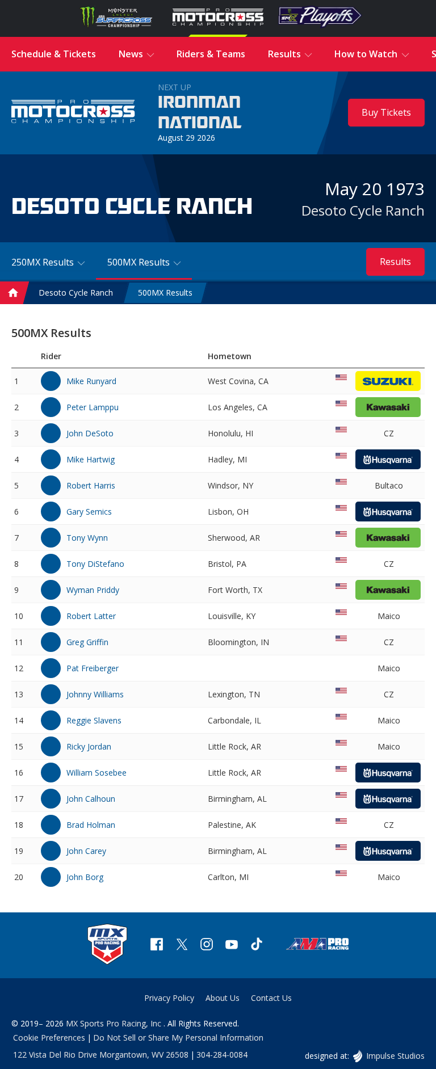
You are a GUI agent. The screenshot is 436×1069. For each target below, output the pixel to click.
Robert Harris (90, 485)
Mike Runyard (91, 381)
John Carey (86, 850)
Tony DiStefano (95, 563)
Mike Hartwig (90, 459)
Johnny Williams (95, 694)
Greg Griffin (87, 642)
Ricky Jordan (88, 746)
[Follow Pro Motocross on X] (181, 945)
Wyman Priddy (92, 589)
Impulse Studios (395, 1055)
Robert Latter (91, 616)
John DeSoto (90, 433)
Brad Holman (90, 824)
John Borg (84, 877)
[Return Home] (73, 113)
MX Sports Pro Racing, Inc (115, 1023)
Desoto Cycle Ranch (363, 210)
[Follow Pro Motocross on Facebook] (156, 945)
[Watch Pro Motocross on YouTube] (231, 945)
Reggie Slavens (93, 720)
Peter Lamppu (92, 407)
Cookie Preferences (49, 1037)
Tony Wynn (87, 537)
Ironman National (200, 112)
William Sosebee (96, 772)
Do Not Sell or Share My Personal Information (178, 1037)
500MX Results (165, 293)
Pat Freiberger (92, 668)
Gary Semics (89, 511)
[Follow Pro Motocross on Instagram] (206, 945)
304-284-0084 (222, 1054)
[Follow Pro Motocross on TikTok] (256, 945)
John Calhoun (90, 798)
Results (395, 261)
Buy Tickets (386, 112)
